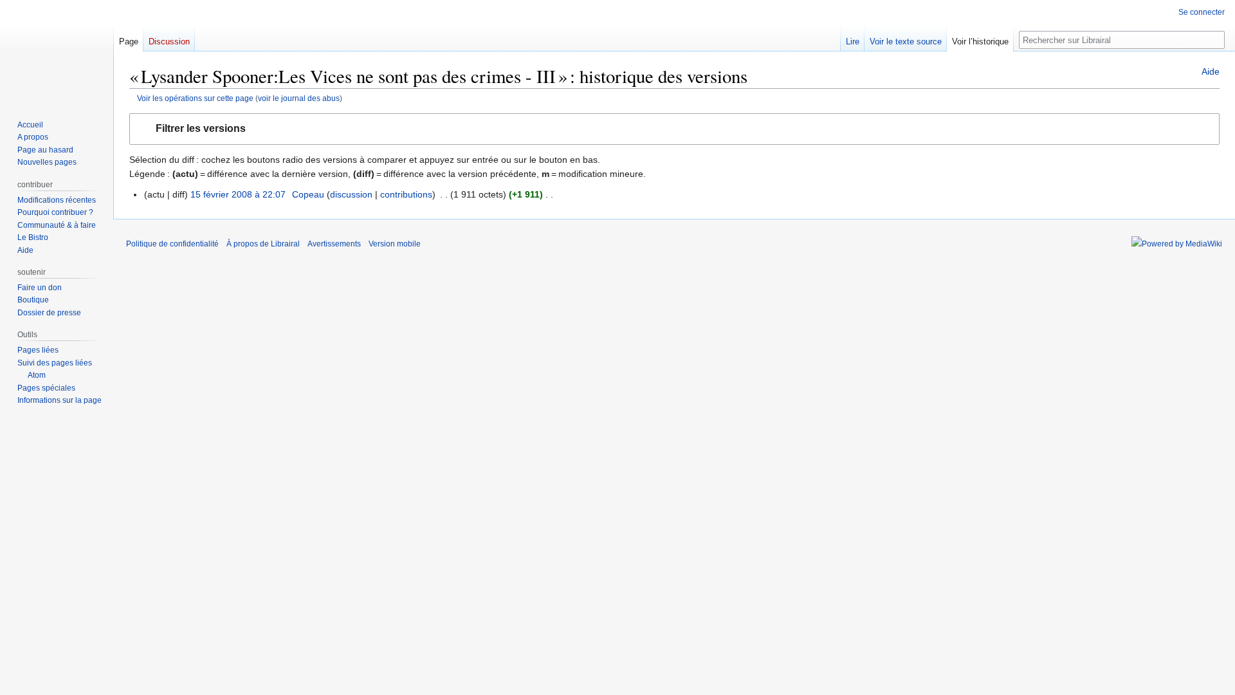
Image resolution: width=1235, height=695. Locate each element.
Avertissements (334, 243)
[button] (674, 129)
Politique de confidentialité (172, 243)
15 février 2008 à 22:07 (238, 194)
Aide (1211, 71)
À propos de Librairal (263, 243)
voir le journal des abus (299, 98)
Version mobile (395, 243)
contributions (406, 194)
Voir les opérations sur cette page (195, 98)
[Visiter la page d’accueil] (56, 51)
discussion (351, 194)
